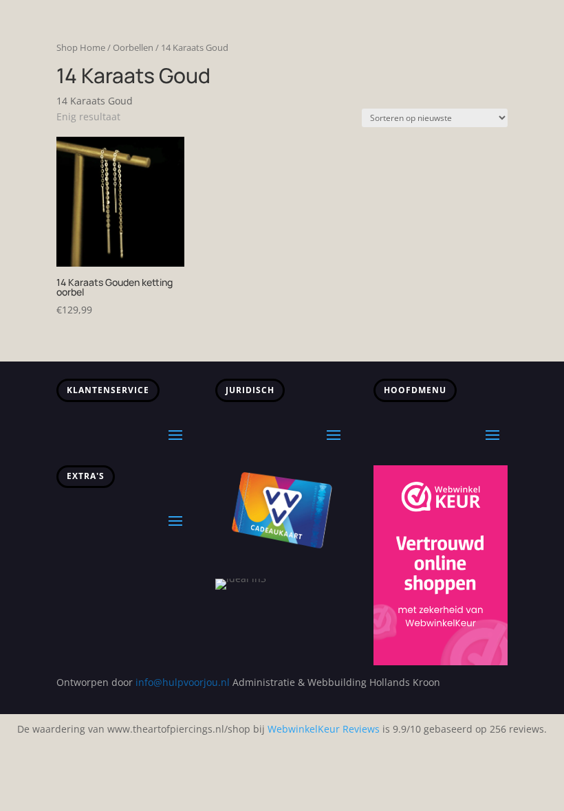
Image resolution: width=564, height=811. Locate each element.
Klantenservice (108, 390)
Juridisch (250, 390)
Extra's (86, 476)
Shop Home (80, 47)
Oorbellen (133, 47)
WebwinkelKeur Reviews (324, 728)
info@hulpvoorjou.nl (182, 682)
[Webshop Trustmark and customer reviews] (440, 661)
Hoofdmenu (415, 390)
